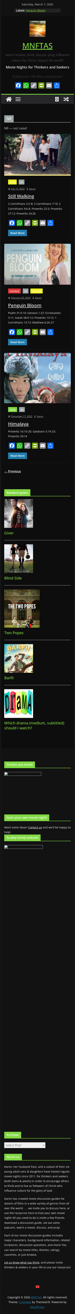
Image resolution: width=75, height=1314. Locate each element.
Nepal (13, 409)
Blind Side (13, 578)
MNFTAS (37, 45)
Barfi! (9, 677)
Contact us (35, 827)
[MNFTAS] (8, 99)
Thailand (36, 291)
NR (21, 182)
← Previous (12, 471)
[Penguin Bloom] (37, 264)
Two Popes (14, 632)
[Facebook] (18, 85)
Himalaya (18, 424)
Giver (9, 533)
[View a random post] (66, 99)
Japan (12, 182)
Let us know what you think (21, 1262)
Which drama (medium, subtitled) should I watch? (34, 725)
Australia (14, 291)
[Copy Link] (34, 85)
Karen (32, 188)
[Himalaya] (37, 378)
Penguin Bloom (35, 10)
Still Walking (21, 196)
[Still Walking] (37, 155)
